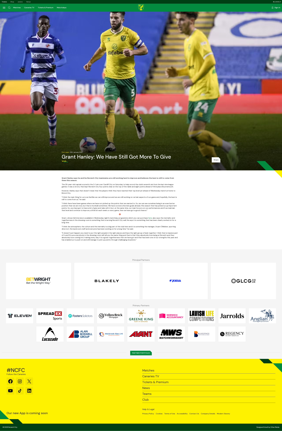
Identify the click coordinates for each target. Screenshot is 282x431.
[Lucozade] (50, 334)
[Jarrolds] (232, 316)
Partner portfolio (141, 353)
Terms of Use (169, 414)
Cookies (159, 414)
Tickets (4, 2)
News (146, 388)
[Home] (141, 8)
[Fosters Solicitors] (80, 316)
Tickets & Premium (45, 7)
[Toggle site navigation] (4, 8)
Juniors (20, 2)
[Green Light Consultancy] (243, 281)
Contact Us (194, 414)
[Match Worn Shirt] (171, 334)
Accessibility (182, 414)
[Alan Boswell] (80, 334)
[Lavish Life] (202, 316)
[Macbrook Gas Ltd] (111, 334)
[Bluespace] (202, 334)
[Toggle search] (9, 8)
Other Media (275, 427)
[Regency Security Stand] (232, 334)
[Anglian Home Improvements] (262, 316)
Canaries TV (29, 7)
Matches (17, 7)
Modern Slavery (223, 414)
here (150, 218)
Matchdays (61, 7)
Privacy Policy (148, 414)
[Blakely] (277, 2)
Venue (28, 2)
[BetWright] (38, 281)
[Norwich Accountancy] (171, 316)
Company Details (208, 414)
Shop (12, 2)
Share (216, 160)
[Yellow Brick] (111, 316)
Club (145, 400)
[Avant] (141, 334)
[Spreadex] (50, 316)
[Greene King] (141, 316)
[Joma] (175, 281)
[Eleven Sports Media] (20, 316)
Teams (146, 394)
